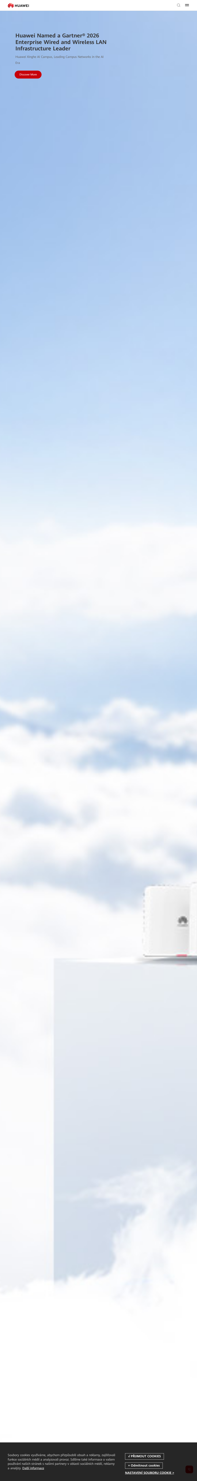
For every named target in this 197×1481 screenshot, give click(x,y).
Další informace (33, 1468)
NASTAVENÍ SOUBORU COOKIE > (149, 1473)
